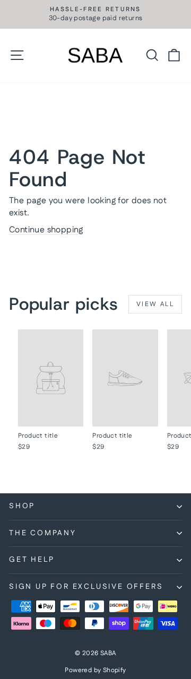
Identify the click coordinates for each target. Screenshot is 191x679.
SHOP (22, 506)
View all (155, 304)
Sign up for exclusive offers (86, 586)
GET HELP (31, 559)
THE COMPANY (42, 533)
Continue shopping (46, 230)
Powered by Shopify (95, 670)
